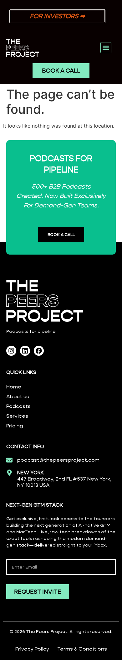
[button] (105, 47)
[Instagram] (11, 351)
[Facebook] (39, 351)
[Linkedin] (25, 351)
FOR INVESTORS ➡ (57, 16)
